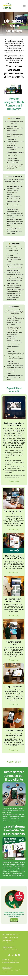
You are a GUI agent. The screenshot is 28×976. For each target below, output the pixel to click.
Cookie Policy (17, 969)
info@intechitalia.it (10, 942)
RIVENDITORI (5, 959)
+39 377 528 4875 (14, 937)
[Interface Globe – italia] (7, 6)
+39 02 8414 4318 (13, 939)
